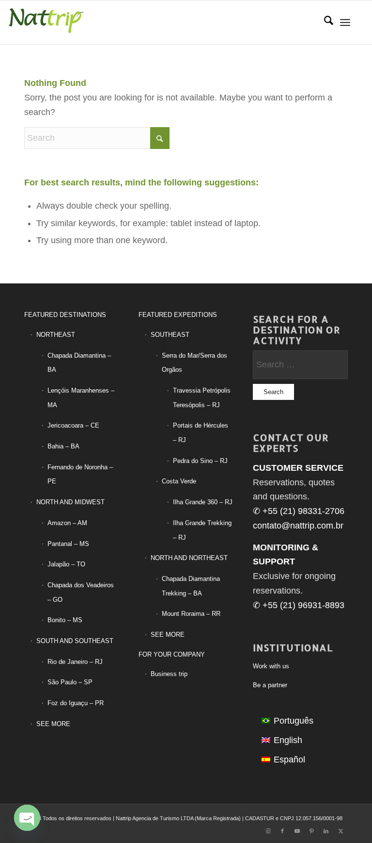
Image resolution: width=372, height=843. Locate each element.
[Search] (323, 22)
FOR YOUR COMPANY (172, 654)
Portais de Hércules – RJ (200, 433)
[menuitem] (323, 22)
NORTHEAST (55, 334)
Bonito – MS (64, 620)
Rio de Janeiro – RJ (75, 661)
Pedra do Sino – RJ (200, 460)
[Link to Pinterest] (311, 831)
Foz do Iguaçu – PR (75, 703)
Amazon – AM (67, 523)
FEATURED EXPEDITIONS (178, 314)
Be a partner (270, 685)
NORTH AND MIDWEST (70, 502)
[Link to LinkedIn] (326, 831)
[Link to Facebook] (282, 831)
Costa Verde (179, 481)
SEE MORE (53, 723)
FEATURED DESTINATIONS (65, 314)
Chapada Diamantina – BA (79, 363)
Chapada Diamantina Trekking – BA (191, 586)
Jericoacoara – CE (73, 425)
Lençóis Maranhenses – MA (80, 398)
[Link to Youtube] (297, 831)
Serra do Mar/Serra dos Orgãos (194, 363)
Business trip (169, 674)
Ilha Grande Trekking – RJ (202, 530)
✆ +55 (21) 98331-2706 (298, 511)
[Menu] (345, 22)
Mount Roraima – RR (191, 613)
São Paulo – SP (70, 682)
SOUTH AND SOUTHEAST (74, 641)
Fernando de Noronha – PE (80, 474)
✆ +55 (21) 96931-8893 (298, 605)
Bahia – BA (63, 446)
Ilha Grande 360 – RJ (202, 502)
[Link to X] (340, 831)
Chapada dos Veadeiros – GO (80, 592)
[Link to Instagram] (268, 831)
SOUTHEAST (170, 334)
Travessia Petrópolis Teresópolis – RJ (202, 398)
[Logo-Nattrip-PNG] (46, 22)
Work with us (271, 666)
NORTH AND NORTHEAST (189, 558)
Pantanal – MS (68, 543)
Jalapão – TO (66, 564)
